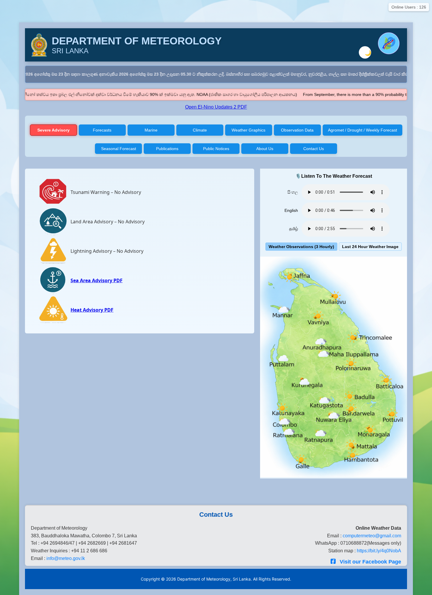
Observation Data (297, 130)
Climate (200, 130)
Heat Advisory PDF (92, 310)
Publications (167, 148)
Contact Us (313, 148)
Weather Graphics (248, 130)
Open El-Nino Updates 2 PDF (216, 106)
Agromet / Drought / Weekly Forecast (362, 130)
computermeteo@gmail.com (372, 535)
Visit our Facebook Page (369, 562)
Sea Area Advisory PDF (97, 280)
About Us (264, 148)
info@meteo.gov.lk (65, 558)
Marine (151, 130)
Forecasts (102, 130)
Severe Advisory (53, 130)
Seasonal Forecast (118, 148)
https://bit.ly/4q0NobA (379, 550)
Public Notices (216, 148)
